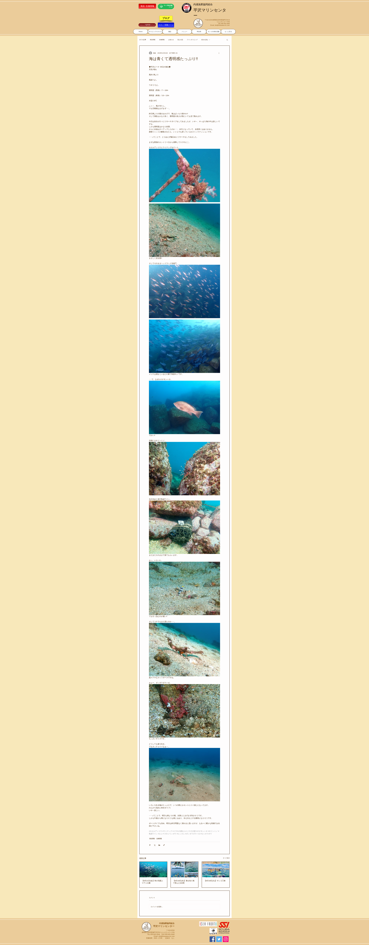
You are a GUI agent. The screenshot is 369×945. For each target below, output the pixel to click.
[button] (155, 31)
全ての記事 (142, 39)
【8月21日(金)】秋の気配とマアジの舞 (152, 882)
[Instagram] (226, 939)
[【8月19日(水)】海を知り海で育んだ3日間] (184, 869)
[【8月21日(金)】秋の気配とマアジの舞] (153, 869)
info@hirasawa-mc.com (222, 25)
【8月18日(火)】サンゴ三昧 (215, 881)
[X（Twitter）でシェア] (154, 845)
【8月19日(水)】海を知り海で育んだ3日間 (183, 882)
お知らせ (171, 39)
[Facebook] (212, 939)
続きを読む (204, 39)
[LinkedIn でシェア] (159, 845)
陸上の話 (180, 39)
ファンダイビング (192, 39)
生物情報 (162, 39)
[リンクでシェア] (164, 845)
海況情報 (152, 39)
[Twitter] (219, 939)
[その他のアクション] (219, 53)
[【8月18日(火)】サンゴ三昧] (215, 869)
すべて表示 (226, 858)
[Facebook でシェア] (150, 845)
